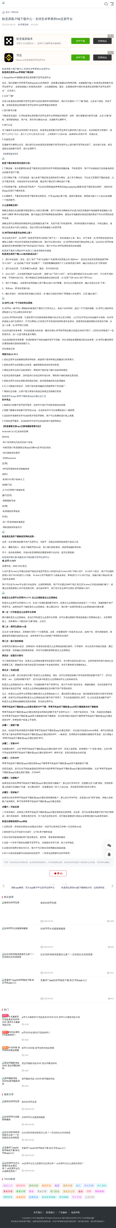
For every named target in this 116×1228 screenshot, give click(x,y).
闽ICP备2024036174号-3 (72, 1218)
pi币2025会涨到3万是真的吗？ (36, 1032)
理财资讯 (8, 1197)
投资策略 (63, 1197)
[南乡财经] (3, 4)
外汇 (78, 1185)
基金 (80, 1191)
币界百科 (14, 12)
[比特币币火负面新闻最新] (19, 937)
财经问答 (33, 1185)
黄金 (31, 1191)
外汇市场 (76, 1197)
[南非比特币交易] (19, 911)
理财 (89, 1191)
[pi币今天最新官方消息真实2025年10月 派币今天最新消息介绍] (11, 1020)
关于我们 (38, 1212)
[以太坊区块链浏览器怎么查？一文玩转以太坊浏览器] (19, 963)
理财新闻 (99, 1191)
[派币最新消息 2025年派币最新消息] (11, 1082)
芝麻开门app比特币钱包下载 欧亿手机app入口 (63, 980)
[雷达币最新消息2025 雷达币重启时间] (11, 1067)
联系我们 (50, 1212)
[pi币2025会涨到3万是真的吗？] (11, 1036)
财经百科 (20, 1185)
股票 (57, 1185)
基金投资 (20, 1197)
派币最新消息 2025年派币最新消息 (38, 1078)
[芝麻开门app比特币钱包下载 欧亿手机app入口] (19, 989)
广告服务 (63, 1212)
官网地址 (102, 41)
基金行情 (42, 1191)
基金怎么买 (69, 1191)
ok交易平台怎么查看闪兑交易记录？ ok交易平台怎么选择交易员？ (53, 1163)
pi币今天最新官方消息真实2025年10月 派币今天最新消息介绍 (51, 1017)
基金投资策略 (49, 1197)
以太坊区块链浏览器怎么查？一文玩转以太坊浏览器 (66, 954)
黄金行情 (20, 1191)
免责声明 (75, 1212)
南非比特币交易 (48, 902)
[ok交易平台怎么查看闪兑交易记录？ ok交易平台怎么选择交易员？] (11, 1167)
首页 (7, 12)
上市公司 (89, 1197)
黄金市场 (8, 1191)
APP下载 (80, 41)
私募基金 (33, 1197)
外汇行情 (88, 1185)
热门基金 (54, 1191)
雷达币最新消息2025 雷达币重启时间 (39, 1063)
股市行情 (67, 1185)
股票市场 (46, 1185)
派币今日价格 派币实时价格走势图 (38, 1048)
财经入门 (8, 1185)
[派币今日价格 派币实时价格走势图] (11, 1051)
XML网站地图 (88, 1218)
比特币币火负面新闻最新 (52, 928)
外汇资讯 (101, 1185)
